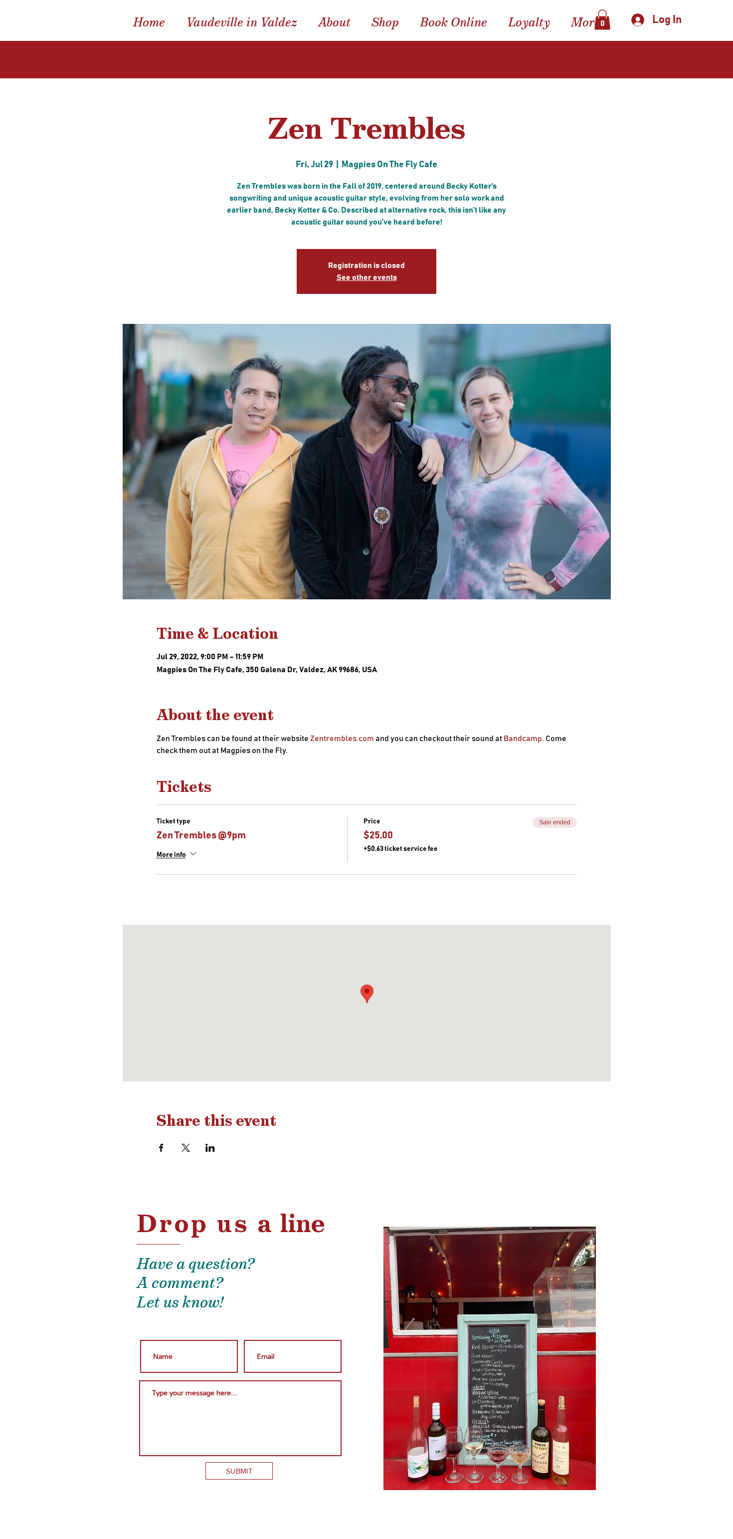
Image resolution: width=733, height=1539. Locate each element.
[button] (602, 19)
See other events (367, 277)
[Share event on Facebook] (161, 1148)
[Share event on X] (185, 1148)
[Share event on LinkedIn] (210, 1148)
